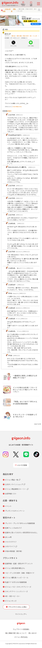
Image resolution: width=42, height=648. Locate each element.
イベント (8, 506)
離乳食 (13, 36)
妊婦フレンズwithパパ (13, 528)
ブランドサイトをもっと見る (17, 607)
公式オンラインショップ (14, 484)
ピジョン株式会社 (21, 637)
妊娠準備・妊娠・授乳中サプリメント (19, 563)
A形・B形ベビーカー (12, 596)
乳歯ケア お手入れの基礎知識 (16, 582)
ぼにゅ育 (8, 537)
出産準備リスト (10, 493)
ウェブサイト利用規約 (21, 629)
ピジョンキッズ (10, 601)
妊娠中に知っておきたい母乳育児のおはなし (21, 532)
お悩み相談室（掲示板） (14, 551)
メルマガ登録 (22, 465)
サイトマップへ (21, 614)
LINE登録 (31, 4)
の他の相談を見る (17, 106)
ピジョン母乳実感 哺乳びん (15, 568)
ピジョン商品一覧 (11, 480)
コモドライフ (10, 546)
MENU (39, 9)
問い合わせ (32, 633)
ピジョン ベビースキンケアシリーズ (18, 587)
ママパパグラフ (10, 542)
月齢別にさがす (23, 4)
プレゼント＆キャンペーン (14, 511)
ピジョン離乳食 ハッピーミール (16, 577)
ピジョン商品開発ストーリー (15, 489)
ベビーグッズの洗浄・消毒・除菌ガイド (19, 573)
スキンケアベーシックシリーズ (16, 591)
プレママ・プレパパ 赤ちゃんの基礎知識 (20, 523)
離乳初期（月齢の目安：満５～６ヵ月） (27, 36)
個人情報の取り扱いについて (16, 633)
